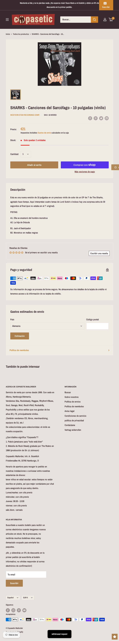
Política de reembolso (19, 350)
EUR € (25, 597)
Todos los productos (21, 34)
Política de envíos (73, 401)
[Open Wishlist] (115, 637)
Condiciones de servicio (75, 415)
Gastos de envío (44, 132)
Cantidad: (14, 154)
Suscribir (106, 7)
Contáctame (70, 425)
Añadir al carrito (34, 165)
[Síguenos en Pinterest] (19, 610)
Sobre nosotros (72, 397)
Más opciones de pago (85, 171)
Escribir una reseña (99, 253)
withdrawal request (59, 633)
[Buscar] (94, 19)
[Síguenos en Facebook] (8, 610)
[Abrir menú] (7, 19)
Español (10, 597)
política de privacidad (74, 420)
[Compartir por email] (107, 118)
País (12, 319)
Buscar (68, 392)
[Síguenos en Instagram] (13, 610)
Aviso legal (69, 411)
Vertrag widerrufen (73, 429)
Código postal (92, 319)
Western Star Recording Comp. (25, 115)
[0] (111, 19)
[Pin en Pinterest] (96, 118)
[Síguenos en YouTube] (24, 610)
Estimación (20, 336)
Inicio (8, 34)
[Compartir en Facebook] (90, 118)
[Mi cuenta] (104, 19)
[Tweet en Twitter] (101, 118)
